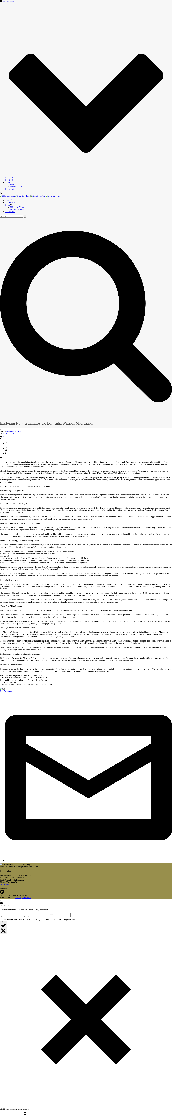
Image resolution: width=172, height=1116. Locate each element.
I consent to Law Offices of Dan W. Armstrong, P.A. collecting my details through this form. (39, 919)
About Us (9, 178)
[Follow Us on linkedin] (2, 893)
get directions (5, 884)
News (7, 182)
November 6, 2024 (13, 431)
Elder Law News (17, 184)
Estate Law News (17, 187)
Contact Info (10, 189)
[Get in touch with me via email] (88, 860)
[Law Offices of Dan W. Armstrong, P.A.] (30, 196)
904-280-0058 (8, 1)
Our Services (10, 180)
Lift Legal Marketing (23, 898)
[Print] (1, 458)
